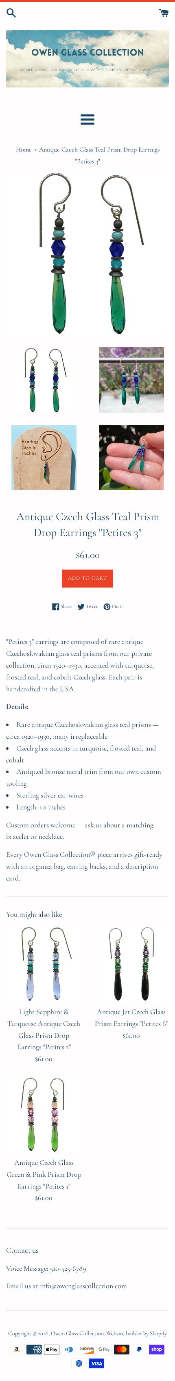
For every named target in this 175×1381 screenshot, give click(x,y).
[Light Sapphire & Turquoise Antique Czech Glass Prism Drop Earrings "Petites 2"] (43, 964)
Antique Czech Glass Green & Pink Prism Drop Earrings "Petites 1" (44, 1174)
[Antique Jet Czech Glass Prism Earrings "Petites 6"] (131, 964)
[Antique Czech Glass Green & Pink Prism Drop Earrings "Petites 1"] (43, 1115)
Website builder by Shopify (136, 1333)
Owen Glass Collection (77, 1333)
